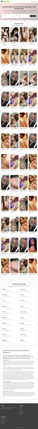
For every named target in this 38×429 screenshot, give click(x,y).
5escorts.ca (29, 371)
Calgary (21, 407)
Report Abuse (3, 422)
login (32, 1)
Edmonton (21, 410)
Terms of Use (3, 419)
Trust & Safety (3, 418)
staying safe (28, 368)
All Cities (21, 414)
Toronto (21, 408)
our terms (33, 368)
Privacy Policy (3, 421)
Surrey (21, 411)
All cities (35, 1)
